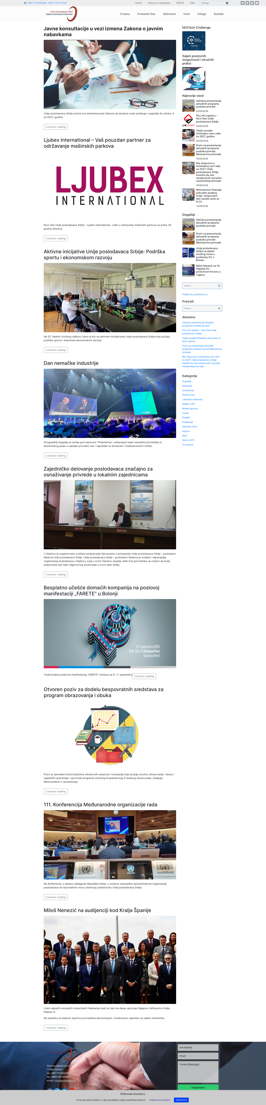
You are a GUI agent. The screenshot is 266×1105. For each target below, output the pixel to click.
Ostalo (185, 413)
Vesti (184, 435)
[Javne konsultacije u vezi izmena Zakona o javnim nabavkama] (110, 74)
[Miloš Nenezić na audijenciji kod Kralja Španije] (110, 959)
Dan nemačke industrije (71, 363)
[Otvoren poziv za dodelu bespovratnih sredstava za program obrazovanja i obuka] (110, 735)
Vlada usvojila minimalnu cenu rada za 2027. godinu (208, 133)
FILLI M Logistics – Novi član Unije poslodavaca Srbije (207, 118)
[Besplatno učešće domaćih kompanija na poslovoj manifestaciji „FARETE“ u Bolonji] (110, 633)
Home (138, 3)
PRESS (180, 3)
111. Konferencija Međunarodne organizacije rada (100, 805)
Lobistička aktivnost (192, 399)
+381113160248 (36, 3)
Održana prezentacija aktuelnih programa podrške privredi (208, 103)
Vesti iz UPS (188, 440)
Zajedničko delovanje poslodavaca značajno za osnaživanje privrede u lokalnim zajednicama (98, 472)
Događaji (186, 381)
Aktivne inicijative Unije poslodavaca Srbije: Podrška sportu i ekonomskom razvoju (104, 254)
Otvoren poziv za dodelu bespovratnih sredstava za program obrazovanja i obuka (103, 692)
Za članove (187, 444)
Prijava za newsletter (159, 3)
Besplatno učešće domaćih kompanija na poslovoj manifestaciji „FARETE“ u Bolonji (101, 590)
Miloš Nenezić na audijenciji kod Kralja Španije (97, 910)
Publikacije (187, 422)
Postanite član (146, 14)
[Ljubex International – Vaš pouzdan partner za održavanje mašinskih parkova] (110, 185)
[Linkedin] (252, 3)
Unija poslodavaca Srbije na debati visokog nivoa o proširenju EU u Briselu (207, 254)
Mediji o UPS (188, 404)
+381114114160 (57, 3)
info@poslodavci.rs (65, 1080)
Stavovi (186, 431)
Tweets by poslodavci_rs (194, 294)
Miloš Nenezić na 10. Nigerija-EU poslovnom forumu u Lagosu (208, 270)
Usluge (201, 14)
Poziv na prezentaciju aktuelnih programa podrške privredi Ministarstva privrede (208, 150)
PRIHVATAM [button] (181, 1100)
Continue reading (56, 126)
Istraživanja (188, 390)
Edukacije (187, 386)
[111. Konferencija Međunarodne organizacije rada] (110, 844)
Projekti (186, 417)
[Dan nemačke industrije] (110, 403)
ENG (192, 3)
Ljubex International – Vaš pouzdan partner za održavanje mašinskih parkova (97, 143)
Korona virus (188, 394)
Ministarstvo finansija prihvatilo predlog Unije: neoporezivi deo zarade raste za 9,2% (209, 195)
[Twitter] (247, 3)
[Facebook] (242, 3)
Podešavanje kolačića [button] (159, 1100)
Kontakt (219, 14)
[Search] (227, 3)
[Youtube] (257, 3)
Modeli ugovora (190, 408)
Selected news (189, 426)
